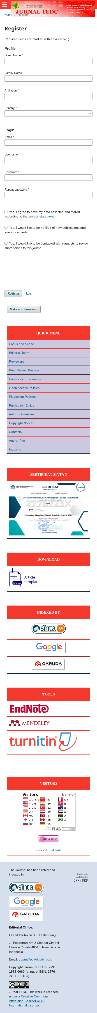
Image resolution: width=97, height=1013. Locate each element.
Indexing (15, 449)
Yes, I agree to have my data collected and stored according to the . (42, 214)
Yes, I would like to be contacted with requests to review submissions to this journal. (47, 246)
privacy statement (41, 216)
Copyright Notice (21, 423)
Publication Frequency (25, 379)
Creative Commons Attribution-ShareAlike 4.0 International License (28, 1001)
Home (8, 14)
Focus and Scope (21, 344)
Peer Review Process (24, 370)
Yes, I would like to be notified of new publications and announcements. (45, 230)
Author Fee (17, 440)
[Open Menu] (4, 4)
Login (29, 293)
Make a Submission (23, 309)
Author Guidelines (22, 414)
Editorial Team (19, 352)
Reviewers (16, 361)
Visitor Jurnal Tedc (48, 850)
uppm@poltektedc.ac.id (35, 959)
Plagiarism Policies (22, 396)
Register (13, 293)
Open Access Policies (24, 388)
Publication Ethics (21, 405)
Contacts (15, 432)
